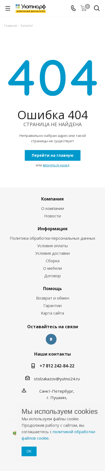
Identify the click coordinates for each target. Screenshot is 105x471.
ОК (29, 451)
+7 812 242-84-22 (57, 366)
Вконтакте (51, 339)
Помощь (52, 288)
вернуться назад (56, 165)
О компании (52, 208)
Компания (52, 199)
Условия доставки (52, 253)
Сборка (53, 260)
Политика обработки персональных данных (52, 238)
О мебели (52, 268)
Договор (52, 275)
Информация (53, 229)
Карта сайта (52, 313)
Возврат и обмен (52, 298)
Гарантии (52, 305)
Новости (52, 215)
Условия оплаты (52, 245)
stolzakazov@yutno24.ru (57, 378)
